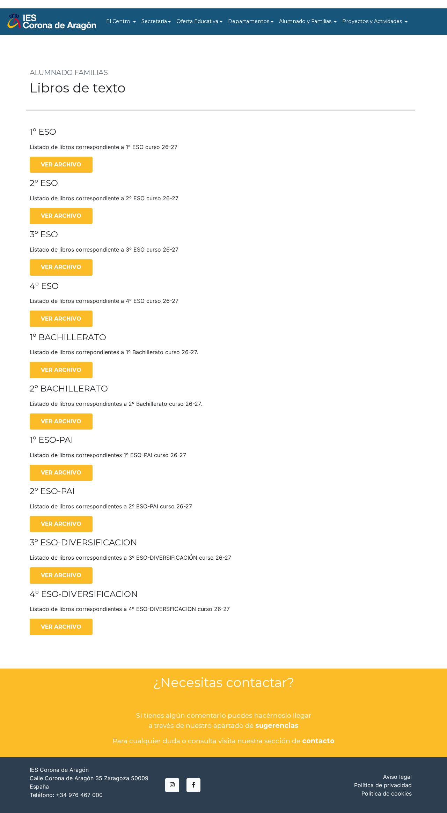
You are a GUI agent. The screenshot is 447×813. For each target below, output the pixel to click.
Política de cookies (386, 793)
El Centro (119, 21)
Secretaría (154, 21)
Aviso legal (397, 776)
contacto (318, 741)
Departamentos (248, 21)
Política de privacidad (383, 785)
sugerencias (277, 725)
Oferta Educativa (197, 21)
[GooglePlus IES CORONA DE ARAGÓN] (172, 785)
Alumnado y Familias (306, 21)
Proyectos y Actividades (372, 21)
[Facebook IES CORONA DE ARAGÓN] (193, 785)
